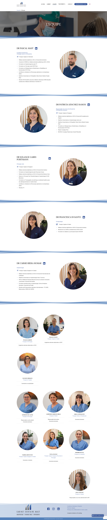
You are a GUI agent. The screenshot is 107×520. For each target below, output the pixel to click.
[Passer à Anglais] (89, 4)
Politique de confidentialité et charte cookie (77, 509)
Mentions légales (71, 508)
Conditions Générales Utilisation (74, 506)
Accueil (18, 10)
